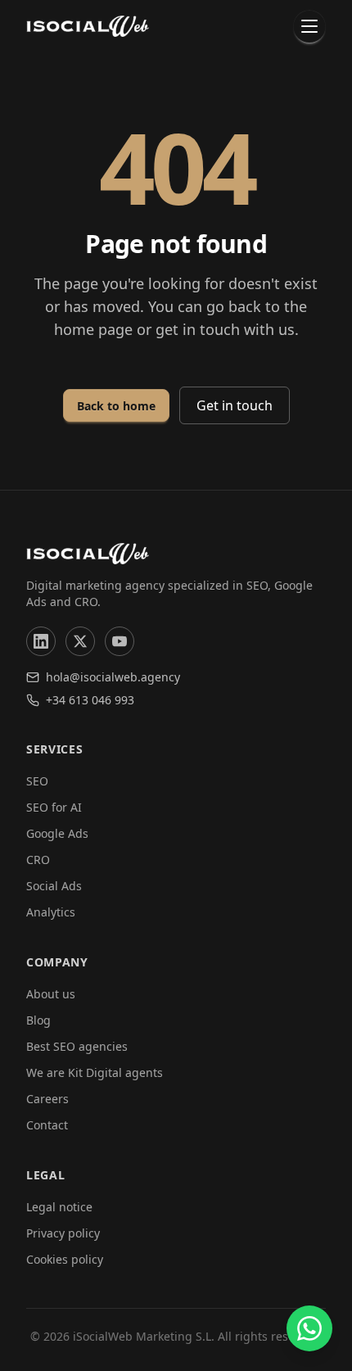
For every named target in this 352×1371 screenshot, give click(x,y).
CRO (38, 859)
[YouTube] (119, 641)
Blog (38, 1020)
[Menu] (309, 26)
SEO (37, 781)
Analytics (50, 912)
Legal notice (59, 1207)
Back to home (116, 406)
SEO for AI (54, 807)
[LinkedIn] (41, 641)
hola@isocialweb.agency (113, 677)
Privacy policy (63, 1233)
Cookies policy (64, 1259)
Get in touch (234, 405)
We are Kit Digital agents (94, 1072)
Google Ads (57, 833)
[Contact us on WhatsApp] (309, 1328)
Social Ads (54, 886)
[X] (80, 641)
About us (50, 994)
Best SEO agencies (77, 1046)
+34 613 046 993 (90, 700)
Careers (47, 1098)
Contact (47, 1125)
